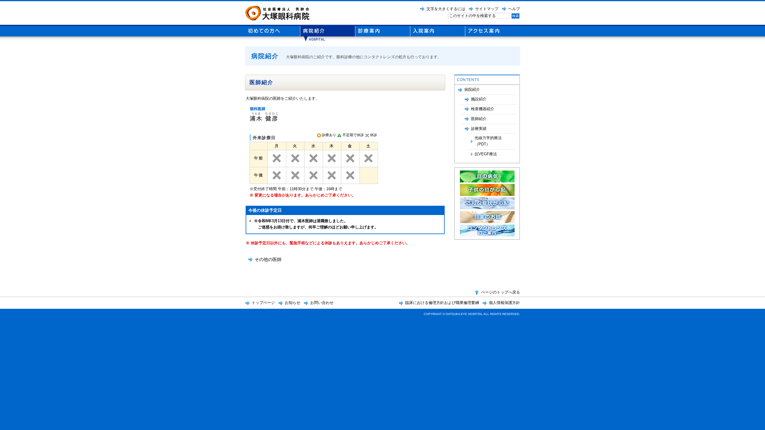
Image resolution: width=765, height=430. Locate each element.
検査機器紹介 (482, 109)
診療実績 (478, 128)
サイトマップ (486, 9)
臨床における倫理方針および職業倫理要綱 (442, 302)
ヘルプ (514, 9)
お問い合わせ (321, 302)
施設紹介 (478, 99)
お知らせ (292, 302)
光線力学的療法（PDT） (488, 141)
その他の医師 (268, 259)
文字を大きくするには (445, 9)
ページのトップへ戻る (500, 292)
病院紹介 (472, 89)
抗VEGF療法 (486, 154)
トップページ (263, 302)
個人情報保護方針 (504, 302)
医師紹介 (478, 118)
